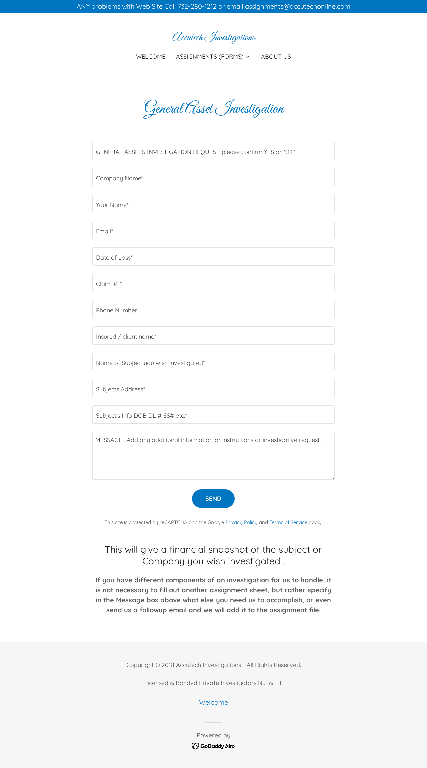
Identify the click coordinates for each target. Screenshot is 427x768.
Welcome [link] (150, 56)
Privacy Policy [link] (241, 522)
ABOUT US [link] (276, 56)
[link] (213, 38)
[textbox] (213, 151)
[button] (213, 57)
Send (213, 498)
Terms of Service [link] (288, 522)
